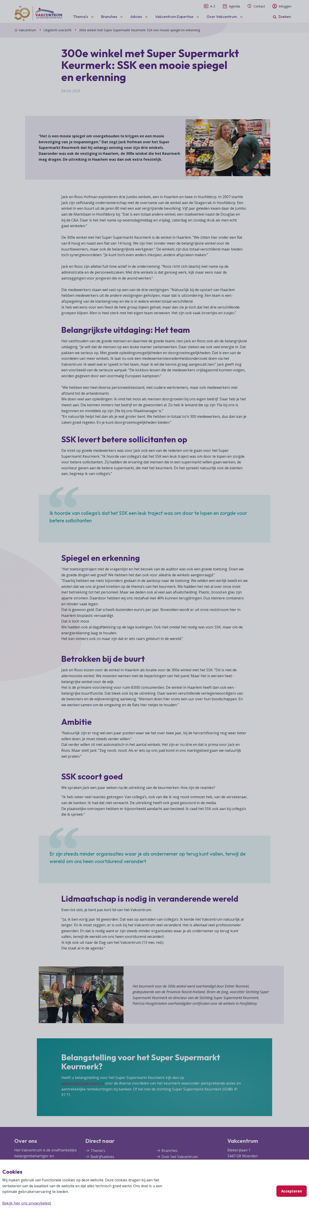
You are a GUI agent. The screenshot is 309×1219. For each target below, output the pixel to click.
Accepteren (291, 1191)
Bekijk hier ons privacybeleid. (26, 1203)
